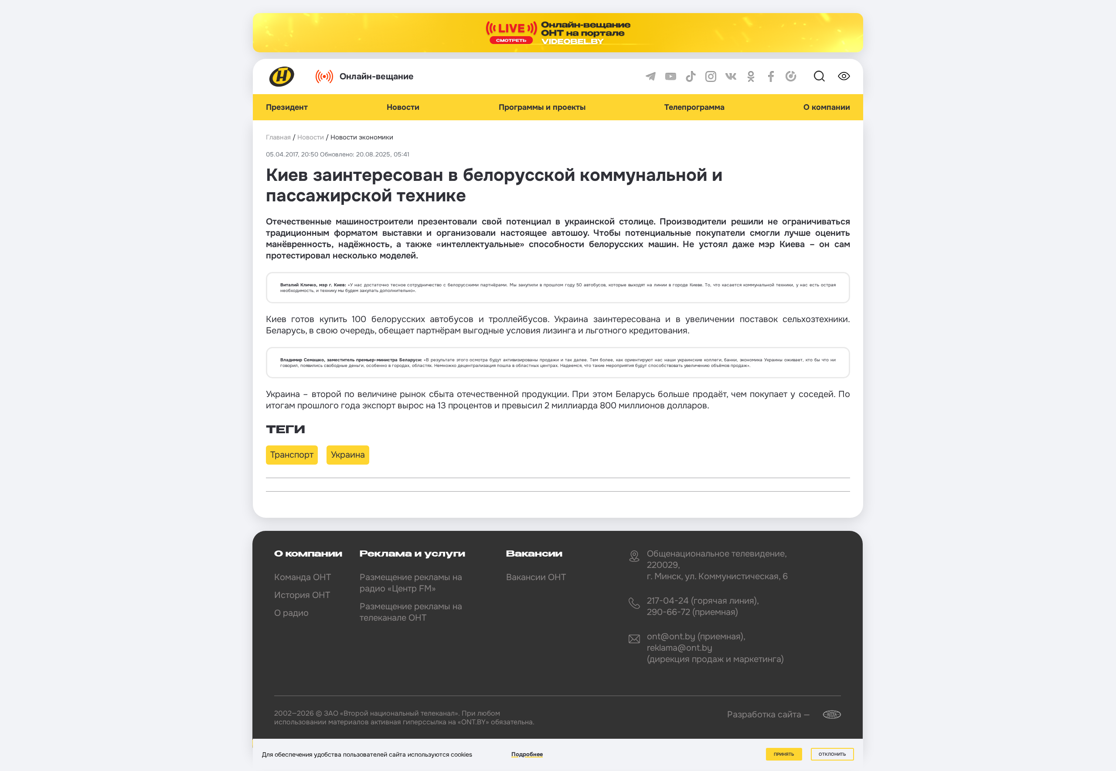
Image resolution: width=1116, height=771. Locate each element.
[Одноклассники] (750, 76)
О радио (291, 613)
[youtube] (670, 76)
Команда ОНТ (302, 577)
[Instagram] (710, 76)
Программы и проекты (542, 107)
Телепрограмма (694, 107)
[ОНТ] (282, 76)
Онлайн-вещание (377, 76)
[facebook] (771, 76)
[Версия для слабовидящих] (844, 76)
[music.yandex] (791, 76)
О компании (826, 107)
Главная (278, 137)
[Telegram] (650, 76)
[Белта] (826, 715)
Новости (403, 107)
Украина (348, 454)
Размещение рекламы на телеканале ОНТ (411, 612)
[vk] (730, 76)
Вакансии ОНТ (536, 577)
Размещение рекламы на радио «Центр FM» (411, 583)
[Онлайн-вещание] (558, 32)
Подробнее (527, 754)
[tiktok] (690, 76)
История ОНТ (302, 595)
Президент (287, 107)
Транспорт (291, 454)
